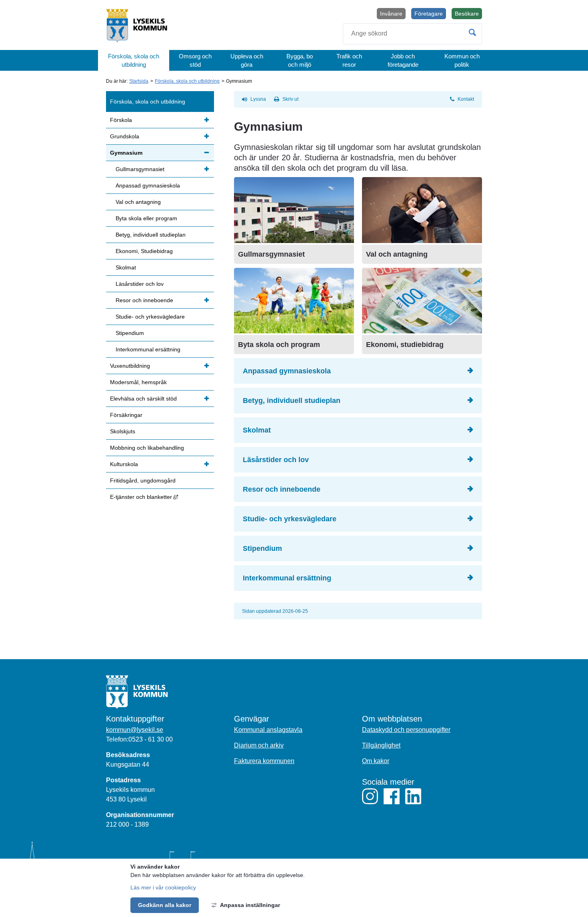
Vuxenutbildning (130, 366)
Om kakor (375, 761)
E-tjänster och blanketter (162, 496)
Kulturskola (124, 464)
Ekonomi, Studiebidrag (144, 251)
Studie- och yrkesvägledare (289, 519)
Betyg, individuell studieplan (291, 401)
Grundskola (124, 136)
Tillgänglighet (381, 745)
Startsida (138, 81)
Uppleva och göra (246, 60)
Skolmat (257, 430)
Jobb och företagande (403, 60)
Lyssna (258, 99)
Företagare (428, 13)
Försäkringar (126, 415)
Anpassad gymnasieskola (287, 371)
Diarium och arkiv (259, 745)
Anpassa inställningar (250, 905)
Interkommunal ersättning (287, 578)
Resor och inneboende (281, 489)
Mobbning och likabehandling (147, 448)
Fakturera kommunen (264, 761)
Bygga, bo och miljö (299, 60)
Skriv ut (290, 99)
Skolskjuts (122, 431)
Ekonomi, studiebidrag (405, 345)
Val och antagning (397, 254)
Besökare (468, 14)
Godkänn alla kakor (164, 905)
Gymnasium (126, 153)
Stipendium (262, 548)
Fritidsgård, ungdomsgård (143, 480)
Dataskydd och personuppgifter (406, 729)
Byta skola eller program (146, 218)
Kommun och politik (462, 60)
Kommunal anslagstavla (268, 729)
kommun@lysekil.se (134, 729)
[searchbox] (412, 33)
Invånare (391, 13)
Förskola (121, 120)
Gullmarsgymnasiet (271, 254)
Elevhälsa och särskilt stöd (143, 398)
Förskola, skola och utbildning (133, 60)
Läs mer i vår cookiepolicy (163, 887)
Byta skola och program (279, 345)
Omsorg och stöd (195, 60)
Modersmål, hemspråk (138, 382)
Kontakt (466, 99)
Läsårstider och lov (276, 460)
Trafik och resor (349, 60)
